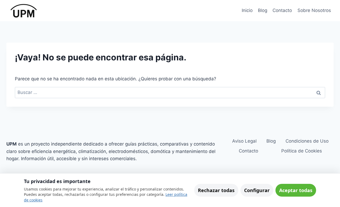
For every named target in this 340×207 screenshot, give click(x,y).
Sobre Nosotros (314, 10)
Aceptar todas (295, 190)
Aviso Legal (244, 141)
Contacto (282, 10)
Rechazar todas (216, 190)
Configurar (257, 190)
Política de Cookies (301, 151)
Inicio (247, 10)
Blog (262, 10)
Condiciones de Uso (307, 141)
